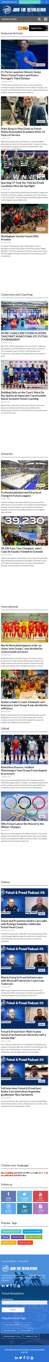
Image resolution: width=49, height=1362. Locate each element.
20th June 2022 (6, 1041)
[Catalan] (6, 1173)
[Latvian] (47, 1173)
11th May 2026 (5, 189)
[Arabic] (2, 1173)
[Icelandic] (36, 1173)
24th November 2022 (8, 930)
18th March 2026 (6, 343)
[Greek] (30, 1173)
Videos (5, 882)
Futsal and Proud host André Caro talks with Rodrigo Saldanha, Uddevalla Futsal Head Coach (24, 924)
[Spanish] (13, 1175)
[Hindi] (32, 1173)
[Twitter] (7, 1286)
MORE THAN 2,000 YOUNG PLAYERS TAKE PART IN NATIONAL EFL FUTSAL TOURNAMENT (24, 336)
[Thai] (17, 1175)
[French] (25, 1173)
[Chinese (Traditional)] (11, 1173)
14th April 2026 (6, 655)
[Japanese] (43, 1173)
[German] (28, 1173)
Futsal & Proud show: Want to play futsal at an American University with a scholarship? (23, 1035)
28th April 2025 (6, 402)
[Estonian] (21, 1173)
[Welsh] (25, 1175)
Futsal (5, 1237)
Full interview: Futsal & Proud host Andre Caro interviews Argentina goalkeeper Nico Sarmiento (21, 1091)
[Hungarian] (34, 1173)
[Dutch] (17, 1173)
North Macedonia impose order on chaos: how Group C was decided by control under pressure (22, 648)
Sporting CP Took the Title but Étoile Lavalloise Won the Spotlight (22, 184)
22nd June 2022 (6, 987)
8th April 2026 (5, 830)
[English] (19, 1173)
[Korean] (45, 1173)
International (9, 606)
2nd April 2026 (5, 499)
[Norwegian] (2, 1175)
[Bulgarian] (4, 1173)
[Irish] (38, 1173)
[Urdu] (23, 1175)
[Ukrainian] (21, 1175)
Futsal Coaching (34, 1237)
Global (5, 728)
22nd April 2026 (6, 242)
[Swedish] (15, 1175)
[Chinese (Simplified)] (8, 1173)
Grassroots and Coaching (16, 294)
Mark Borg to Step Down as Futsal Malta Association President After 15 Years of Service (23, 132)
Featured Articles (12, 33)
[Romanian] (8, 1175)
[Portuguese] (6, 1175)
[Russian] (11, 1175)
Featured (40, 65)
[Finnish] (23, 1173)
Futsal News (18, 1237)
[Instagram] (14, 1286)
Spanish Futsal (9, 1242)
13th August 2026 (6, 81)
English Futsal (25, 1242)
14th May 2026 (5, 138)
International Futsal (11, 1231)
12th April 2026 (6, 711)
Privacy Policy (23, 1261)
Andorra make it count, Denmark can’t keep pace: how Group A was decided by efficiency (24, 705)
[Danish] (15, 1173)
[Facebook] (11, 1286)
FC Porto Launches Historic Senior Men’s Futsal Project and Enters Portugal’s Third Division (21, 75)
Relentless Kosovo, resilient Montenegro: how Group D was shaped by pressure (24, 770)
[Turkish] (19, 1175)
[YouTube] (18, 1286)
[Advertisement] (24, 1135)
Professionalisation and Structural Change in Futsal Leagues (21, 494)
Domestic (7, 453)
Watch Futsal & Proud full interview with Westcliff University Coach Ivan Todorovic (22, 980)
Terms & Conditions (9, 1261)
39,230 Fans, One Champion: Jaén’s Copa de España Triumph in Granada (22, 550)
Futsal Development (32, 1231)
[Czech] (13, 1173)
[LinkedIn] (3, 1286)
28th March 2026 (6, 555)
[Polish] (4, 1175)
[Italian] (40, 1173)
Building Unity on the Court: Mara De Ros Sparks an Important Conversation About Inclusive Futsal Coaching (23, 395)
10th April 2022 (6, 1098)
